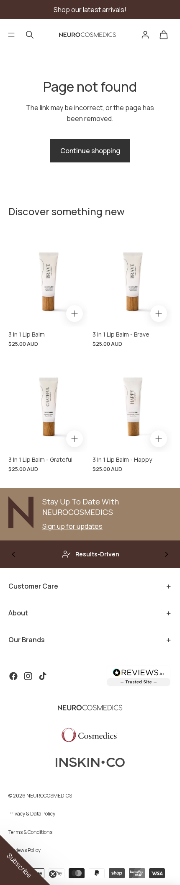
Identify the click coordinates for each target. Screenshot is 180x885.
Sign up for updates (72, 526)
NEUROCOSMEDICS (49, 795)
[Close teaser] (53, 874)
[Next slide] (167, 554)
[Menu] (11, 35)
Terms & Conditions (30, 832)
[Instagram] (28, 676)
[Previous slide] (13, 554)
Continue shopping (90, 150)
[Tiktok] (42, 676)
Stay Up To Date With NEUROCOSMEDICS (80, 507)
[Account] (145, 35)
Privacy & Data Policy (31, 813)
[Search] (30, 35)
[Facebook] (13, 676)
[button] (25, 860)
